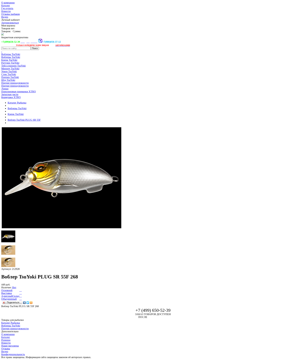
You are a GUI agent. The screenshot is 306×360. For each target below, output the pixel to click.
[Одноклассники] (31, 303)
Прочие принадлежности (15, 83)
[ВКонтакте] (24, 303)
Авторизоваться (10, 22)
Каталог (5, 5)
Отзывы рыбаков (10, 14)
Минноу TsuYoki (10, 68)
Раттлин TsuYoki (10, 62)
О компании (8, 2)
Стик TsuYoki (8, 74)
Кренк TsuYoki (9, 60)
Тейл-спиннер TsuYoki (13, 65)
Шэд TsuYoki (8, 80)
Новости (6, 11)
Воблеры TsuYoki (10, 54)
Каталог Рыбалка (17, 102)
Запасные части (9, 94)
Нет (14, 287)
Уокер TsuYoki (9, 71)
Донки (4, 88)
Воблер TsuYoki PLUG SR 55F (24, 120)
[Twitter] (27, 303)
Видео (4, 17)
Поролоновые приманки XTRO (18, 91)
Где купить (7, 8)
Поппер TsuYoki (10, 77)
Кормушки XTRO (11, 97)
